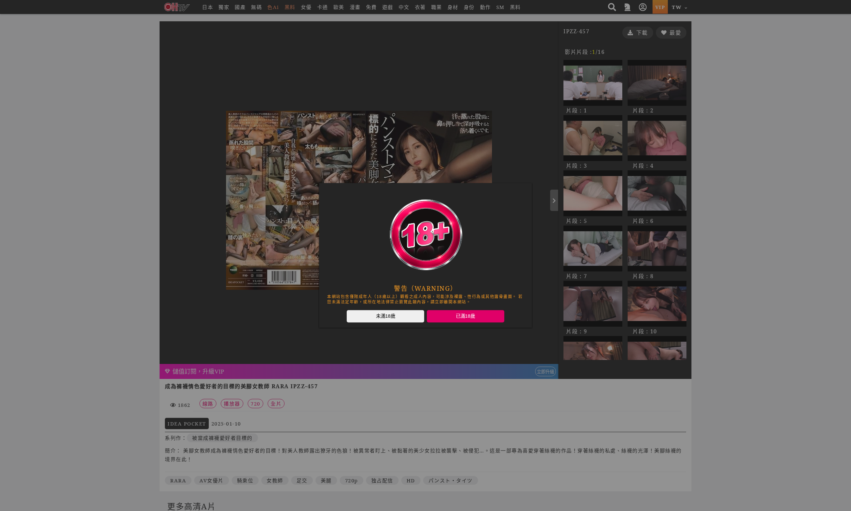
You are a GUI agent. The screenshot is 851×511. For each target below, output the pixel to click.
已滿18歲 (465, 316)
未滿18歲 (385, 316)
